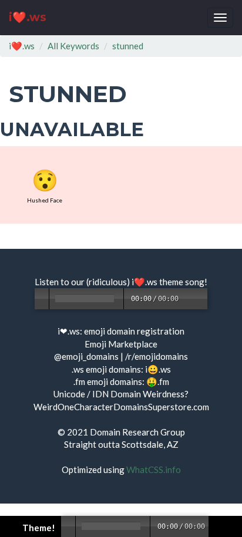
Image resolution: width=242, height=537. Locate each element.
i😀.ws (158, 369)
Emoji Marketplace (121, 344)
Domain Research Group (137, 432)
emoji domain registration (134, 331)
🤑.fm (157, 381)
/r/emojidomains (156, 356)
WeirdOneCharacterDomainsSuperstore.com (121, 406)
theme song (181, 281)
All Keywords (73, 45)
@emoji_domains (86, 356)
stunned (127, 45)
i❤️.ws (27, 17)
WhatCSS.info (153, 469)
